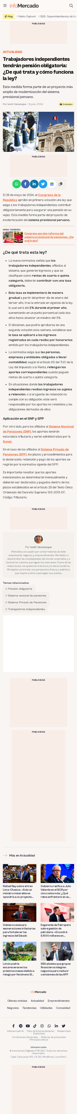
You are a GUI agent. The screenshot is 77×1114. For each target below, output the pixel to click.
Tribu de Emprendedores (40, 1031)
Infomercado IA (15, 1031)
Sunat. (7, 441)
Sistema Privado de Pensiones (27, 602)
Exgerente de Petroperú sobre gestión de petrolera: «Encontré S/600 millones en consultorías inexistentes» (57, 930)
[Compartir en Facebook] (25, 184)
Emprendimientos (59, 1000)
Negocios (13, 1008)
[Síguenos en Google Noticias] (51, 184)
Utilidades (46, 1008)
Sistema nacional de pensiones (27, 595)
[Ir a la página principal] (24, 6)
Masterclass (64, 1031)
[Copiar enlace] (60, 184)
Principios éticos (39, 1039)
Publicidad (39, 1033)
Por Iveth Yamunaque (14, 104)
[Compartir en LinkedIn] (34, 184)
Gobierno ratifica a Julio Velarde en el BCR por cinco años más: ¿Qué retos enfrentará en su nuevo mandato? (56, 892)
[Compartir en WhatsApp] (16, 184)
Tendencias (29, 1008)
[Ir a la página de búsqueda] (71, 5)
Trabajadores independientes (26, 609)
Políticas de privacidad (53, 1037)
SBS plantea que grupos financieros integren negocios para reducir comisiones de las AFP (56, 969)
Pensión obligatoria (20, 588)
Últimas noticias (17, 1000)
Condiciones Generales (25, 1037)
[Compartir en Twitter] (43, 184)
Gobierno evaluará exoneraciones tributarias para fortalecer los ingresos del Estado (19, 930)
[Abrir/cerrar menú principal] (5, 5)
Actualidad (12, 52)
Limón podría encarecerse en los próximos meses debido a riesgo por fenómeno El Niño (18, 969)
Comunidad (63, 1008)
